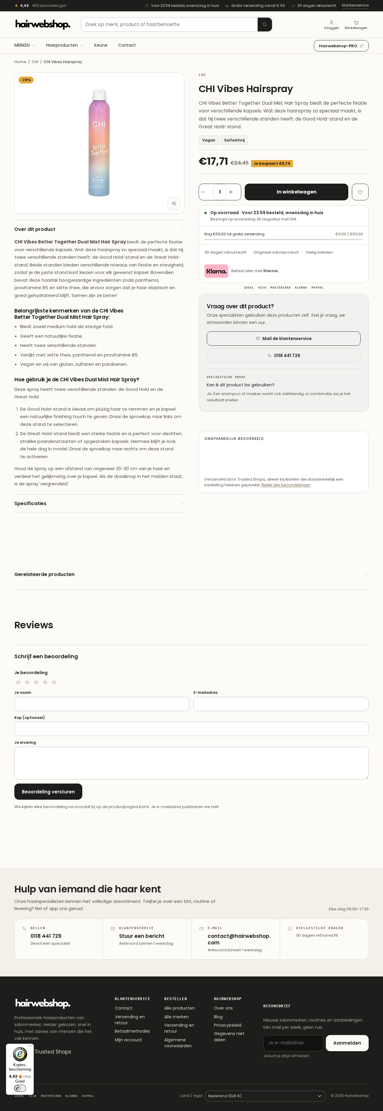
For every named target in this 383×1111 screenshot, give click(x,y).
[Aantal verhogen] (234, 192)
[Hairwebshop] (42, 24)
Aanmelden (347, 1043)
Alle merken (176, 1017)
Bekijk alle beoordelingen (286, 484)
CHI (35, 62)
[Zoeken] (265, 24)
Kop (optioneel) (29, 717)
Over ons (223, 1008)
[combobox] (176, 24)
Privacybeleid (227, 1025)
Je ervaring (25, 742)
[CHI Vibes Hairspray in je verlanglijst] (360, 192)
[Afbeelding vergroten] (174, 203)
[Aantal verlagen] (206, 192)
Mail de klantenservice (287, 339)
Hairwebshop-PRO (338, 46)
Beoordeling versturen (48, 792)
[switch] (20, 1088)
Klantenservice (355, 5)
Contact (124, 1008)
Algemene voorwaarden (178, 1043)
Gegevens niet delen (229, 1037)
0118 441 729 (287, 356)
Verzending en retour (130, 1020)
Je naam (22, 692)
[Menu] (30, 1047)
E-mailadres (206, 692)
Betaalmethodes (132, 1031)
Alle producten (179, 1008)
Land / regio (191, 1095)
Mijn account (128, 1040)
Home (20, 62)
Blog (218, 1017)
